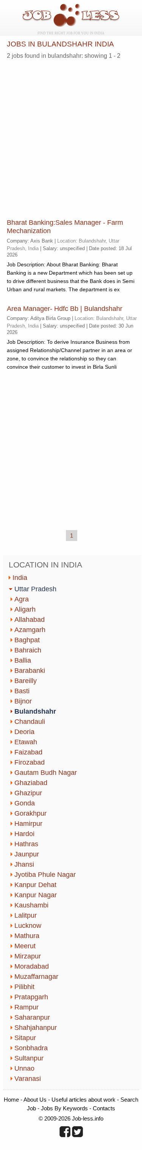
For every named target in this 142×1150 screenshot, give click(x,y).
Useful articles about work (83, 1099)
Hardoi (24, 834)
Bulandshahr (35, 711)
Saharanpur (32, 1017)
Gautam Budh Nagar (45, 772)
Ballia (22, 660)
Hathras (26, 844)
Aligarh (25, 609)
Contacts (104, 1108)
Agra (21, 599)
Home (11, 1099)
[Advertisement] (71, 136)
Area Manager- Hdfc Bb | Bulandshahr (64, 308)
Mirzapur (27, 956)
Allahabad (29, 619)
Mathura (26, 936)
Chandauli (29, 721)
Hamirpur (28, 823)
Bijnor (23, 701)
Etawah (25, 742)
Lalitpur (25, 915)
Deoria (24, 732)
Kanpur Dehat (35, 885)
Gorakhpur (30, 813)
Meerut (25, 946)
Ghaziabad (30, 783)
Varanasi (27, 1078)
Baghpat (27, 640)
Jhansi (24, 864)
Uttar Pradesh (35, 589)
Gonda (24, 803)
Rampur (26, 1007)
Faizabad (28, 752)
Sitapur (25, 1038)
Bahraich (27, 650)
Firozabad (29, 762)
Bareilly (25, 681)
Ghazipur (28, 793)
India (19, 577)
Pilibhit (24, 987)
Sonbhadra (31, 1048)
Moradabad (31, 966)
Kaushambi (31, 905)
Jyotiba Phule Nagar (45, 874)
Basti (22, 691)
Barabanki (29, 670)
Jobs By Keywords (64, 1108)
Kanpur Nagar (35, 895)
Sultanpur (29, 1058)
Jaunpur (26, 854)
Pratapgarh (31, 997)
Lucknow (27, 925)
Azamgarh (29, 630)
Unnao (24, 1068)
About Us (35, 1099)
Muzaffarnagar (36, 976)
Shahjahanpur (35, 1027)
